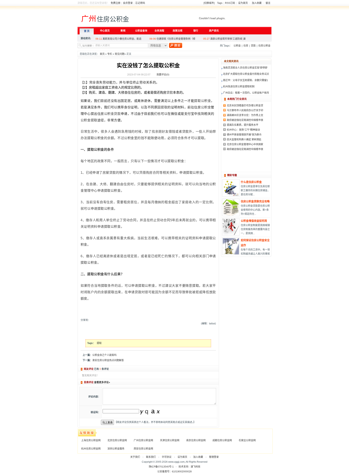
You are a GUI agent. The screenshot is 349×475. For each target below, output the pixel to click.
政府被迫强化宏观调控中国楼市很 (245, 120)
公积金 (237, 45)
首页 (102, 54)
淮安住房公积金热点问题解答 (108, 360)
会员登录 (128, 3)
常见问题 (119, 54)
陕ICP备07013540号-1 (161, 466)
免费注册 (115, 3)
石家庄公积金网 (247, 440)
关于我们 (135, 457)
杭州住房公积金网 (91, 448)
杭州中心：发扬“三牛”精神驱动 (243, 129)
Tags (219, 3)
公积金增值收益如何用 (254, 220)
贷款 (253, 45)
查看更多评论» (102, 382)
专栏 (109, 54)
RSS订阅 (230, 3)
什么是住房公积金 (251, 181)
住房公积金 (264, 45)
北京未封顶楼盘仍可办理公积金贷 (245, 105)
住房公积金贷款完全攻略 (255, 201)
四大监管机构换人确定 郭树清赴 (244, 139)
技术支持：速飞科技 (189, 466)
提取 (197, 101)
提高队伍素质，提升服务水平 (242, 125)
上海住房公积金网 (91, 440)
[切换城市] (209, 3)
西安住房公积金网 (143, 448)
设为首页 (243, 3)
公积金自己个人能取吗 (104, 355)
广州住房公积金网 (143, 440)
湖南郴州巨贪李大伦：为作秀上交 (245, 115)
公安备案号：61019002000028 (174, 471)
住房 (245, 45)
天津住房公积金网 (169, 440)
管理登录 (214, 457)
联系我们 (151, 457)
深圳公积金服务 (115, 448)
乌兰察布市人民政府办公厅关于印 (245, 110)
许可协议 (166, 457)
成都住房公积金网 (222, 440)
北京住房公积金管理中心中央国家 (245, 144)
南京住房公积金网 (196, 440)
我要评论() (163, 74)
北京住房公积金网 (117, 440)
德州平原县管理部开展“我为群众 (244, 134)
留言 (268, 3)
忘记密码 (140, 3)
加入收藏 (257, 3)
